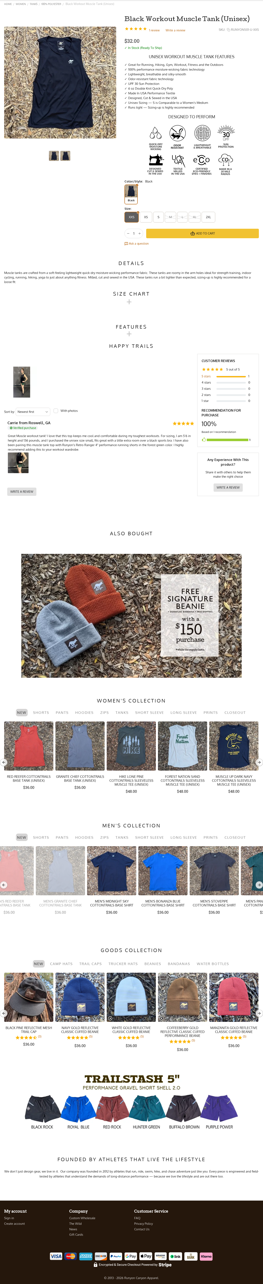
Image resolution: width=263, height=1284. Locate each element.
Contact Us (141, 1229)
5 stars (206, 376)
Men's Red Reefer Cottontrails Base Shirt (234, 903)
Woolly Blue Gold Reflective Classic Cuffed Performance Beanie (80, 1032)
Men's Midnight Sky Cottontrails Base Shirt (28, 903)
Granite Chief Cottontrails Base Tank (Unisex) (80, 779)
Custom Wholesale (82, 1218)
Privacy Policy (143, 1224)
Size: (128, 209)
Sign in (9, 1218)
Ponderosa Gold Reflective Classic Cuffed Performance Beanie (28, 1032)
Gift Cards (76, 1235)
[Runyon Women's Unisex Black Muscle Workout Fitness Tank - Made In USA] (60, 83)
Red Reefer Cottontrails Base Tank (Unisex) (29, 779)
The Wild (75, 1224)
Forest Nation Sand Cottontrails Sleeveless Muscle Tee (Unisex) (183, 781)
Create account (14, 1224)
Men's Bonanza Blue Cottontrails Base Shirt (80, 903)
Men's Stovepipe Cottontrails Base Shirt (131, 903)
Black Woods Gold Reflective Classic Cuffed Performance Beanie (182, 1032)
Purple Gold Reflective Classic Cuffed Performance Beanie (234, 1032)
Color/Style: (133, 181)
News (73, 1229)
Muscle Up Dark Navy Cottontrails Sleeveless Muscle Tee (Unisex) (234, 781)
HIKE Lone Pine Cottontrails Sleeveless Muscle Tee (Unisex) (131, 781)
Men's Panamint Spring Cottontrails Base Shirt (182, 903)
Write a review (175, 30)
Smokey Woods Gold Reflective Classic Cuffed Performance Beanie (131, 1032)
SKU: (222, 30)
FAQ (137, 1218)
